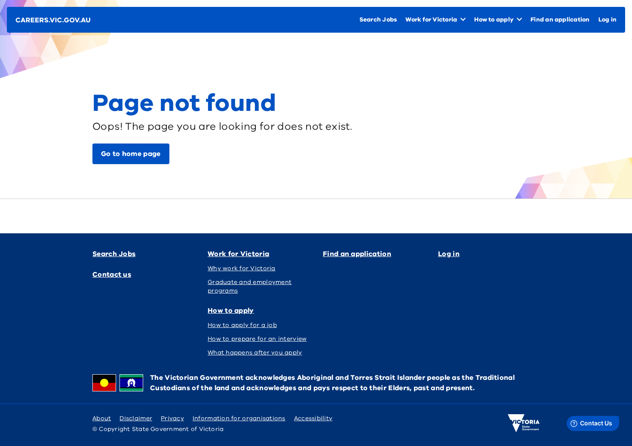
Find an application (357, 253)
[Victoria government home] (524, 423)
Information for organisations (239, 418)
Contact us (111, 274)
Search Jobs (113, 253)
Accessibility (313, 418)
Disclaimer (136, 418)
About (101, 418)
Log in (449, 253)
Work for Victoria (238, 253)
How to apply (231, 310)
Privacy (172, 418)
